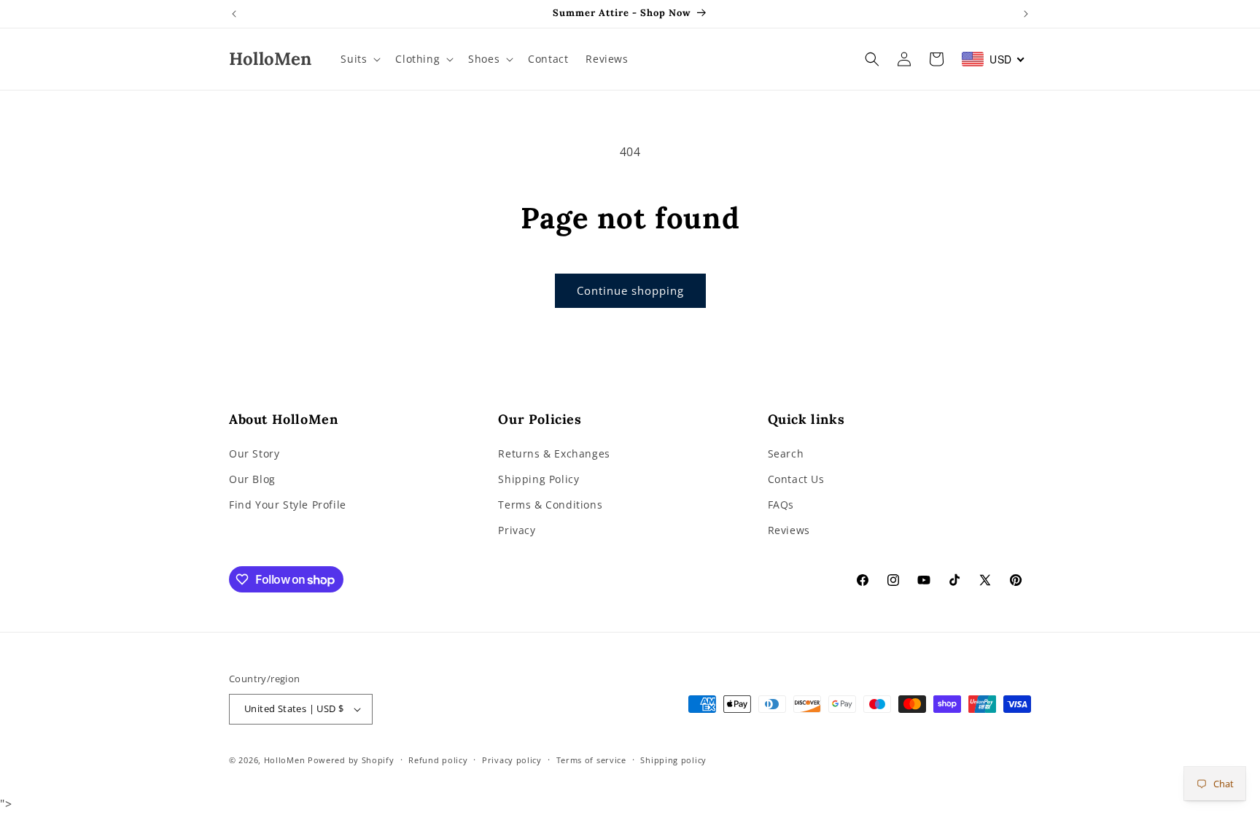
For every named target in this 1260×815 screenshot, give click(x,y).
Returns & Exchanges (554, 453)
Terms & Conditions (550, 504)
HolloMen (285, 759)
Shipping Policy (538, 479)
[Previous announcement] (234, 14)
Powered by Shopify (351, 759)
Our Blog (252, 479)
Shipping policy (673, 759)
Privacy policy (512, 759)
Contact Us (796, 479)
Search (786, 453)
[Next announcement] (1026, 14)
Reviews (789, 530)
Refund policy (437, 759)
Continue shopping (630, 290)
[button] (359, 59)
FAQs (781, 504)
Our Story (254, 453)
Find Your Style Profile (287, 504)
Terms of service (591, 759)
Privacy (516, 530)
